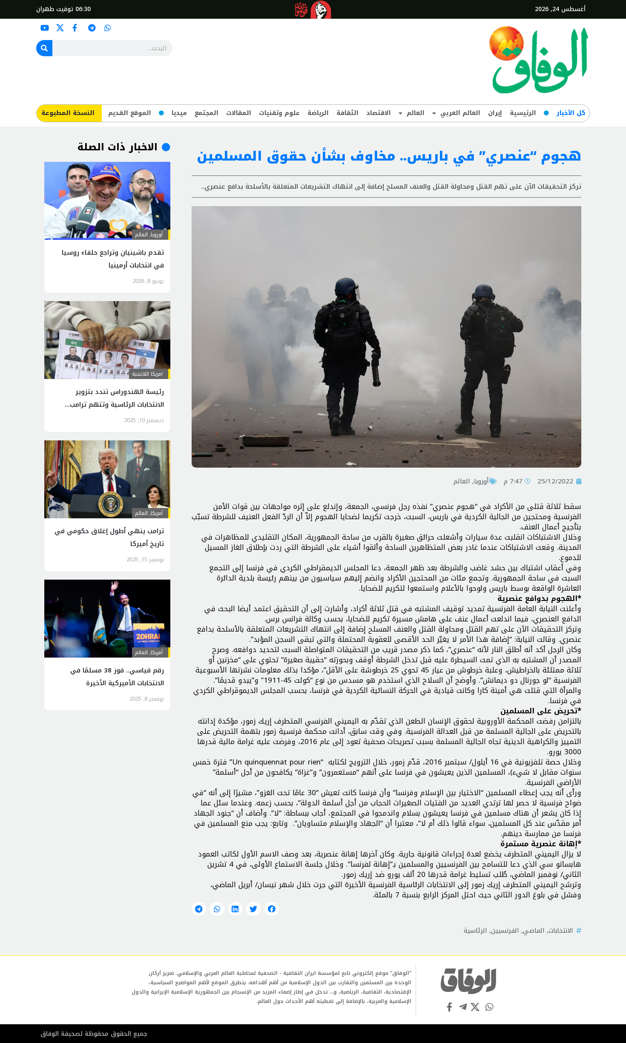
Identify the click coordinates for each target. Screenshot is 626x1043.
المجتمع (206, 113)
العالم (416, 113)
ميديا (179, 113)
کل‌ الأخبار (571, 113)
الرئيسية (523, 113)
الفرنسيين (505, 931)
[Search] (44, 48)
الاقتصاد (378, 113)
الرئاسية (475, 931)
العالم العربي (460, 113)
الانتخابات (560, 931)
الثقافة (347, 113)
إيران (495, 113)
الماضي (534, 931)
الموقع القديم (129, 113)
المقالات (238, 113)
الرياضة (318, 113)
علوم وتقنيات (279, 113)
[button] (271, 909)
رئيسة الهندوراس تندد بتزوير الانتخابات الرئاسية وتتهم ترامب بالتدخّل (117, 404)
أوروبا (481, 481)
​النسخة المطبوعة (68, 113)
